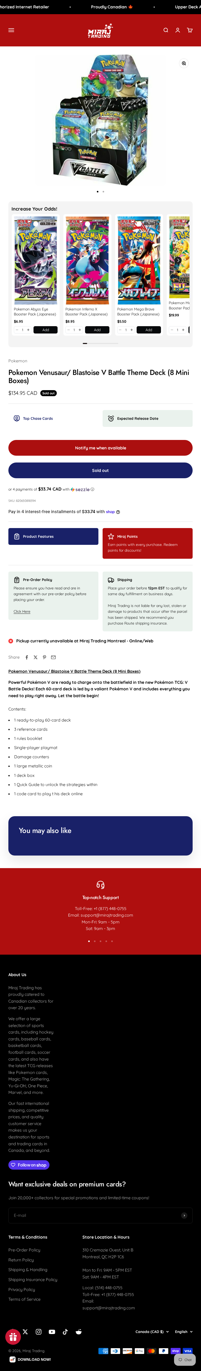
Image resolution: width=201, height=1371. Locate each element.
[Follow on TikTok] (65, 1331)
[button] (17, 329)
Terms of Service (24, 1299)
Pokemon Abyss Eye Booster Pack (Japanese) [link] (35, 312)
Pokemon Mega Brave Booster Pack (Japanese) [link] (138, 312)
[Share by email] (53, 657)
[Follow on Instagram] (38, 1331)
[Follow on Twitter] (25, 1331)
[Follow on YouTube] (51, 1331)
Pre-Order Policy (24, 1249)
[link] (36, 260)
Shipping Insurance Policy (32, 1279)
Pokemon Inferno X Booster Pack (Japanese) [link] (86, 312)
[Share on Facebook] (26, 657)
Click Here (22, 611)
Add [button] (45, 329)
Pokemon (17, 360)
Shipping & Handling (27, 1269)
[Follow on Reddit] (78, 1331)
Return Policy (21, 1259)
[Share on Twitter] (35, 657)
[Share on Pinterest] (44, 657)
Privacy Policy (21, 1289)
